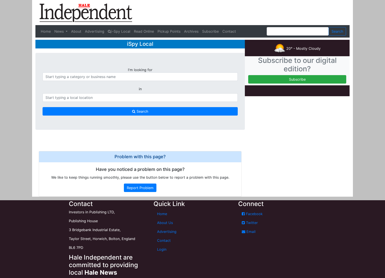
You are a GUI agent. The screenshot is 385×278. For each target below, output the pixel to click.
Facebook (254, 214)
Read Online (144, 31)
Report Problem (140, 188)
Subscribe (210, 31)
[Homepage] (86, 12)
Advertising (94, 31)
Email (250, 231)
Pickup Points (169, 31)
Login (161, 249)
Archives (191, 31)
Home (46, 31)
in (140, 89)
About (76, 31)
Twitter (251, 222)
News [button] (59, 31)
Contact (229, 31)
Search (141, 111)
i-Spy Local (120, 31)
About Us (165, 222)
